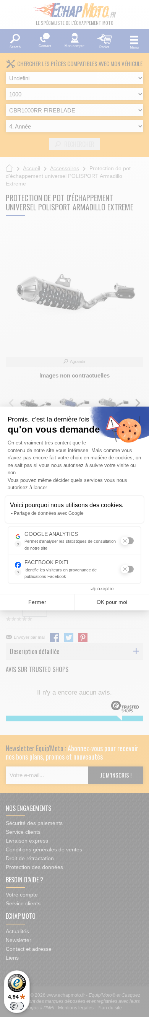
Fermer (37, 602)
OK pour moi (112, 602)
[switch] (17, 1006)
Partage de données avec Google (49, 513)
